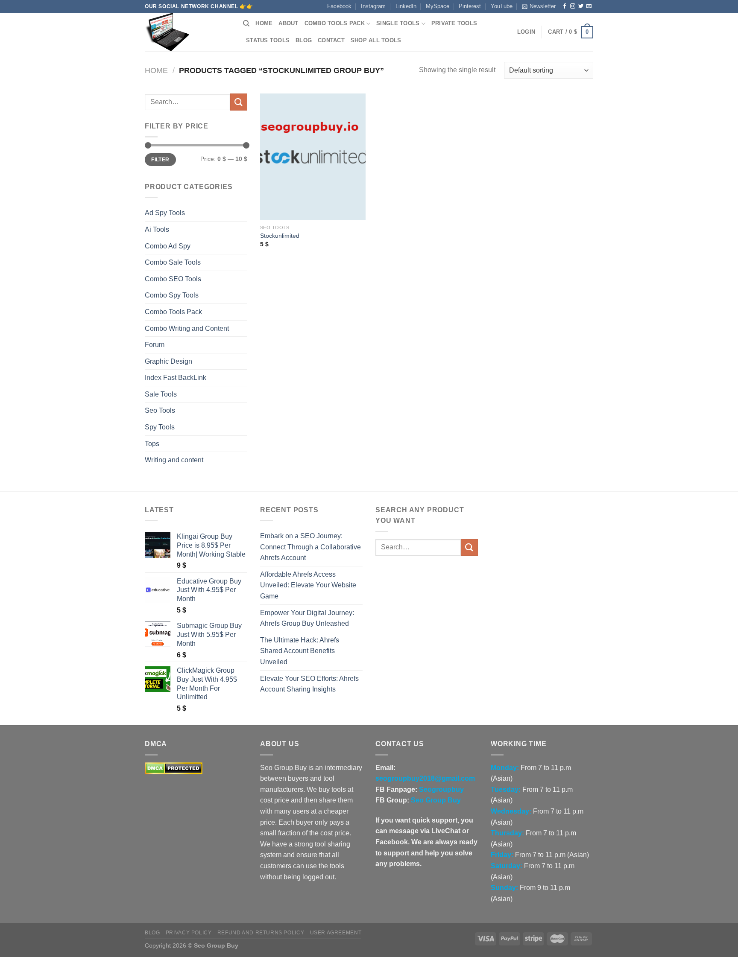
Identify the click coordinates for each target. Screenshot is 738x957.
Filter (160, 160)
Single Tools (397, 23)
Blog (304, 40)
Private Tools (454, 23)
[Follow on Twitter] (580, 6)
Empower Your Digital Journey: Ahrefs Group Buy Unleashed (307, 618)
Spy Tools (160, 427)
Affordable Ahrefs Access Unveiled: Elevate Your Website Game (308, 585)
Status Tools (268, 40)
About (288, 23)
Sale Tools (161, 394)
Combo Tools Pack (335, 23)
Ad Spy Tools (165, 212)
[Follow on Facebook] (564, 6)
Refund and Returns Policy (260, 933)
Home (263, 23)
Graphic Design (168, 361)
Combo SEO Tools (173, 279)
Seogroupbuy (441, 789)
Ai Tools (157, 229)
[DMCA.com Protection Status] (173, 767)
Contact (331, 40)
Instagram (373, 6)
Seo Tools (160, 410)
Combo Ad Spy (167, 246)
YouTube (501, 6)
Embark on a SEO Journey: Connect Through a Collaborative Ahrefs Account (310, 546)
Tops (152, 443)
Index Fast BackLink (175, 377)
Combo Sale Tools (173, 262)
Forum (154, 344)
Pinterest (470, 6)
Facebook (339, 6)
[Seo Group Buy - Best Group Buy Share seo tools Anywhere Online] (187, 32)
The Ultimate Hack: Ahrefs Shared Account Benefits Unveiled (299, 650)
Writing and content (174, 460)
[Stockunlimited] (313, 156)
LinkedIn (405, 6)
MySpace (437, 6)
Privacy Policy (189, 933)
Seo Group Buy (436, 800)
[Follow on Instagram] (572, 6)
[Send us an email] (589, 6)
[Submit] (238, 101)
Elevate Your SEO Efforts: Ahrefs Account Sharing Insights (309, 684)
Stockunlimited (279, 235)
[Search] (246, 23)
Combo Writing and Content (187, 328)
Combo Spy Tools (172, 295)
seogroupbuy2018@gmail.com (425, 778)
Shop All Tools (376, 40)
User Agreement (336, 933)
